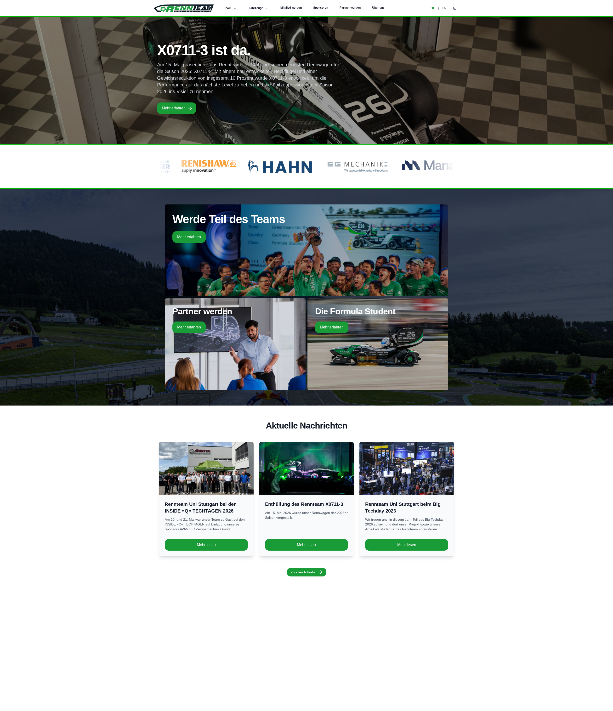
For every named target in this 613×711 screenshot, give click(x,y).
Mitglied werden (291, 7)
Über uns (378, 7)
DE (433, 8)
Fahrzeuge (256, 8)
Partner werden (350, 7)
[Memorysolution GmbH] (419, 166)
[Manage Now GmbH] (345, 166)
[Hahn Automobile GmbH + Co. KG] (175, 166)
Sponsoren (320, 7)
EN (444, 8)
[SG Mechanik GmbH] (252, 166)
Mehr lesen (206, 545)
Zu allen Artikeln (303, 572)
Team (228, 8)
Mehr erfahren (174, 108)
